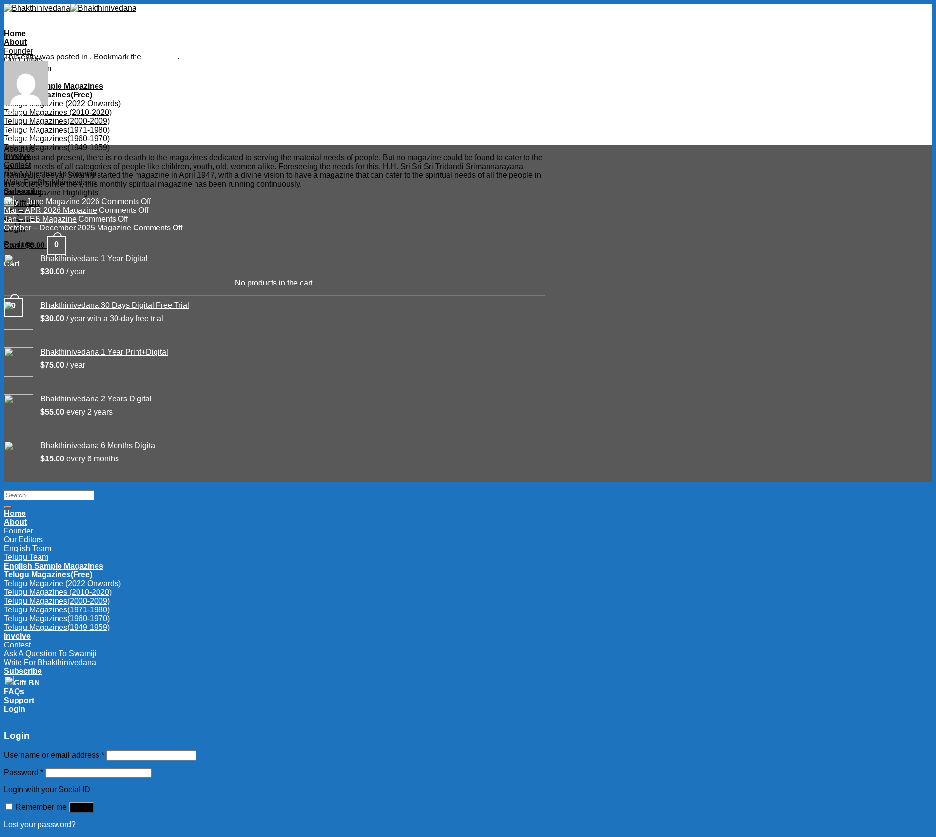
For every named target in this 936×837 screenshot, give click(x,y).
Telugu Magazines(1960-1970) (57, 138)
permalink (160, 57)
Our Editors (23, 539)
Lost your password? (40, 824)
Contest (17, 165)
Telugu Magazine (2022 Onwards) (62, 103)
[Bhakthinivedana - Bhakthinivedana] (70, 8)
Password (23, 772)
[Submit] (8, 507)
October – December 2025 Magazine (67, 228)
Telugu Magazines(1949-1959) (57, 147)
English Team (27, 548)
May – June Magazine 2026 (51, 201)
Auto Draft (21, 131)
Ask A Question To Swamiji (50, 174)
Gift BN (27, 683)
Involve (17, 156)
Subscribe (23, 671)
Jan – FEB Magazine (40, 219)
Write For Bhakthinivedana (50, 182)
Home (15, 33)
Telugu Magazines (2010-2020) (58, 112)
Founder (18, 51)
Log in (81, 807)
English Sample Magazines (53, 86)
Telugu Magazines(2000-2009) (57, 121)
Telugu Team (26, 557)
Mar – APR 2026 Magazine (50, 210)
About (15, 42)
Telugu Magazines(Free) (48, 95)
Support (19, 700)
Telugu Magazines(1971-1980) (57, 130)
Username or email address (54, 755)
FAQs (14, 691)
